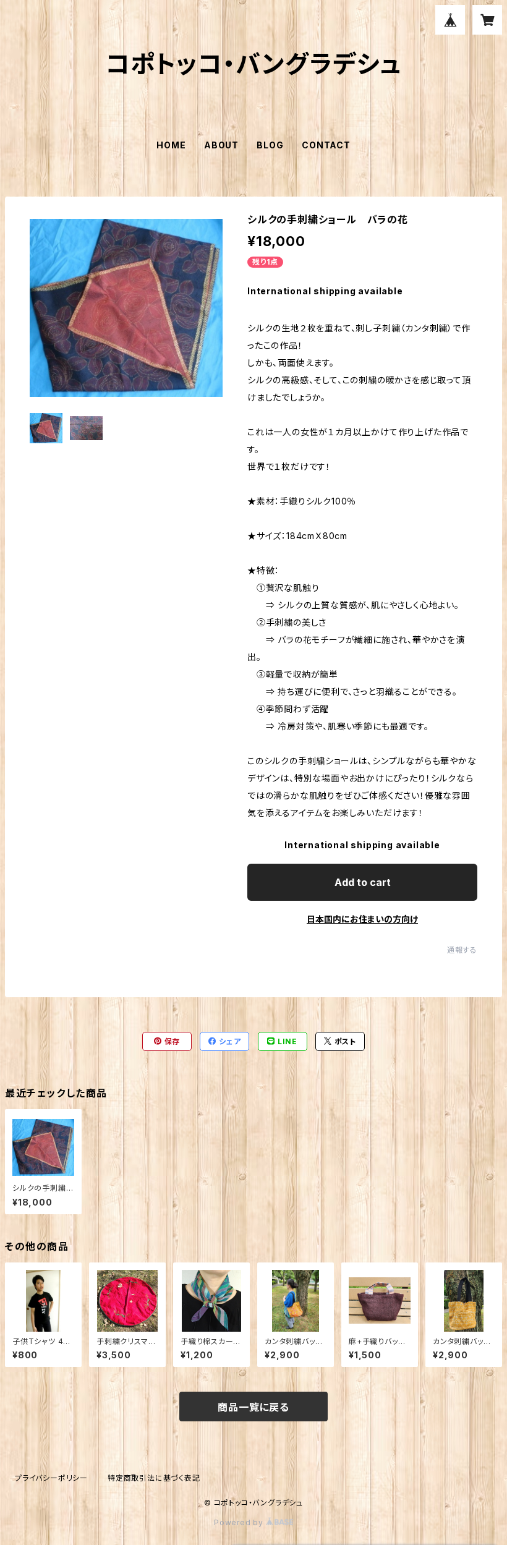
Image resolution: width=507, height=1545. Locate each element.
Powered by (240, 1522)
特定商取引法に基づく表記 (154, 1478)
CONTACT (326, 145)
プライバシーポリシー (51, 1478)
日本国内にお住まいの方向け (362, 919)
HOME (170, 145)
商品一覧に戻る (253, 1407)
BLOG (270, 145)
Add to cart (362, 882)
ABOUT (221, 145)
